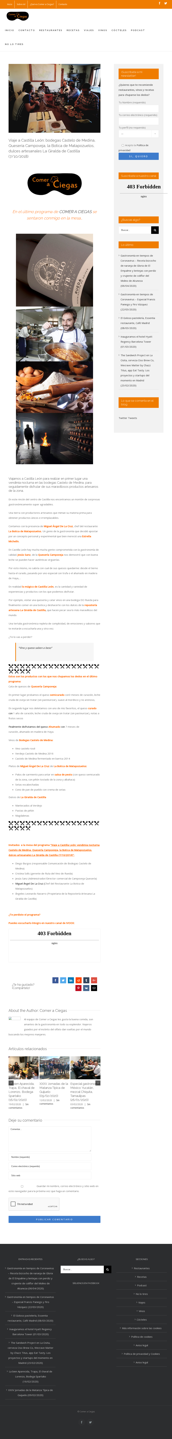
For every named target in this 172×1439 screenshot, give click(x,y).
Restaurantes (142, 1268)
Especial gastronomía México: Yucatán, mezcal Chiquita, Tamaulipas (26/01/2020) (85, 1092)
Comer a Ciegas (53, 1010)
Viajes (141, 1302)
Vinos (142, 1311)
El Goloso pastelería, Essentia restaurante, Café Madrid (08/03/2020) (138, 323)
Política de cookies (142, 1336)
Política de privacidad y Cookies (142, 1353)
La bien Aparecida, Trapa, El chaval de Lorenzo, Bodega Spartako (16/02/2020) (22, 1092)
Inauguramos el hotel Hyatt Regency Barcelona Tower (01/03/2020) (136, 341)
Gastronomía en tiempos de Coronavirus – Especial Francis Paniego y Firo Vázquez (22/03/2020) (30, 1302)
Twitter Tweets (128, 418)
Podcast (142, 1285)
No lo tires (142, 1294)
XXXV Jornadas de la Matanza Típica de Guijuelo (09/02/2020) (30, 1392)
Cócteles (142, 1319)
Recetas (142, 1276)
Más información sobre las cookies (142, 1328)
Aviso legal (142, 1345)
